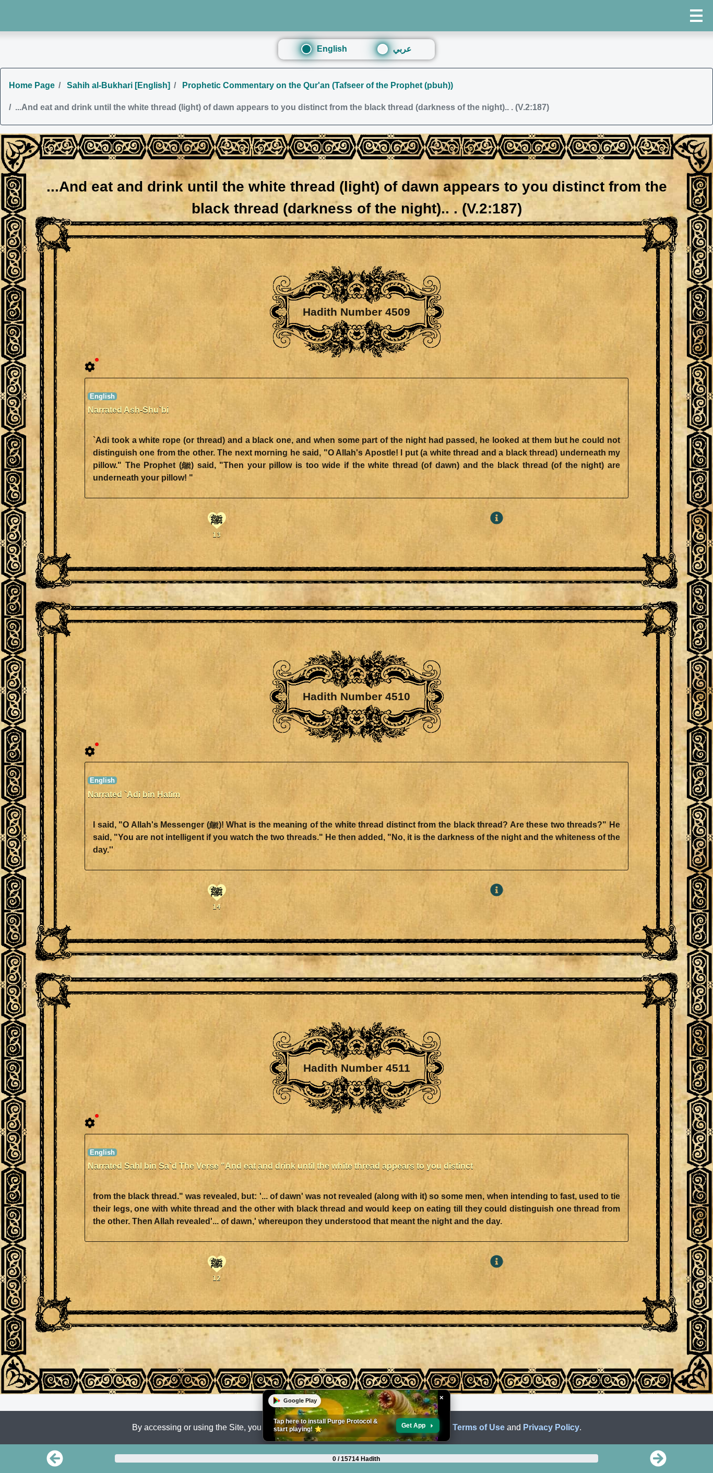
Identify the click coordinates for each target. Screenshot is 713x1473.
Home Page (32, 85)
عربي (402, 48)
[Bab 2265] (658, 1461)
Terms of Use (479, 1427)
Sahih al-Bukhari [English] (117, 85)
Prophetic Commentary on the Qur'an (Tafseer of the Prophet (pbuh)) (316, 85)
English (332, 48)
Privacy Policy (551, 1427)
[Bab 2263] (54, 1461)
